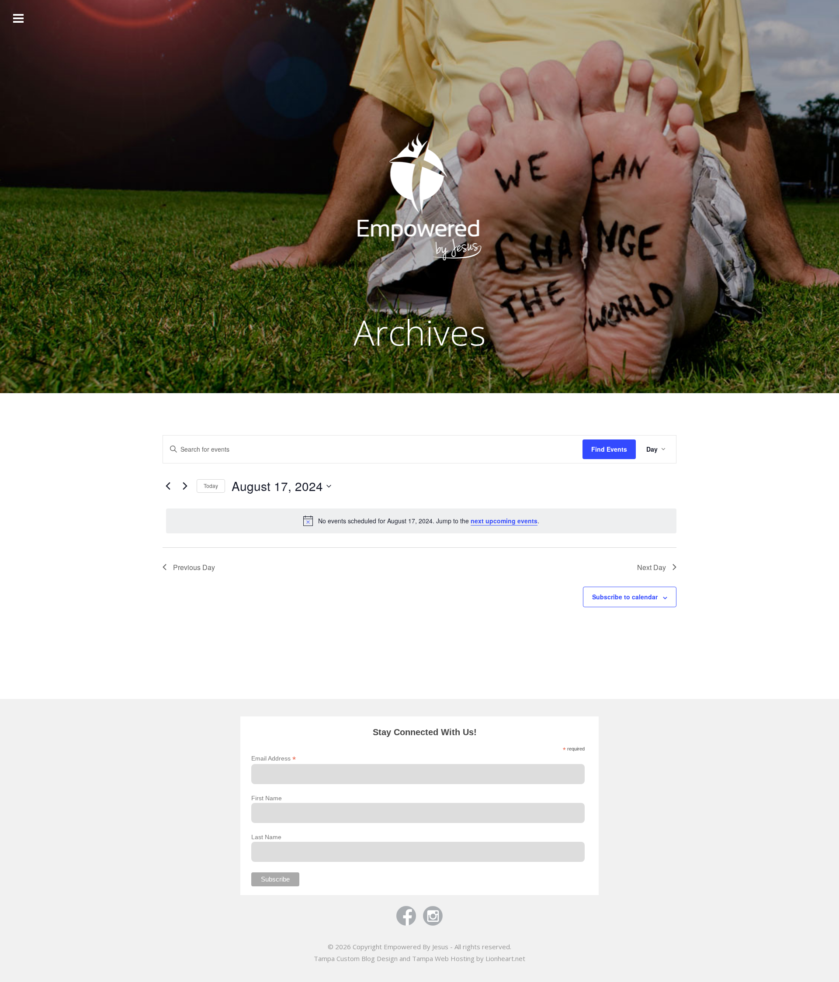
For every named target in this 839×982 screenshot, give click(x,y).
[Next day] (185, 486)
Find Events (609, 449)
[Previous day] (168, 486)
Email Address (273, 758)
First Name (266, 798)
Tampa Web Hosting (443, 958)
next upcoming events (504, 520)
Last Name (266, 836)
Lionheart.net (505, 958)
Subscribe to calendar (625, 596)
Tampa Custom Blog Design (356, 958)
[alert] (421, 520)
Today (211, 485)
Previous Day (194, 567)
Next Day (651, 567)
